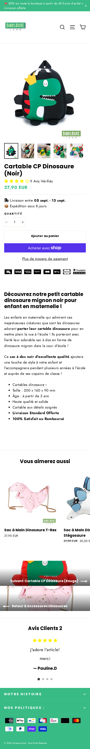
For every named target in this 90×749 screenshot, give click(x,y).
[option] (45, 94)
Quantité (13, 213)
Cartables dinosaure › (30, 384)
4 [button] (51, 679)
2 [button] (43, 679)
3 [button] (47, 679)
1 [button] (38, 679)
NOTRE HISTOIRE (23, 694)
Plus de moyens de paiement (45, 258)
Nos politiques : (24, 707)
